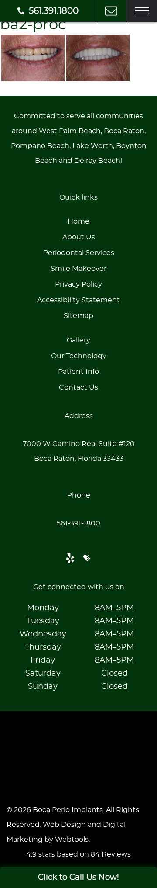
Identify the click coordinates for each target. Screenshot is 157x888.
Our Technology (78, 355)
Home (78, 221)
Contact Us (78, 387)
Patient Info (78, 371)
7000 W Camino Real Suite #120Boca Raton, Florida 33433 (79, 451)
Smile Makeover (78, 268)
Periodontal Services (78, 252)
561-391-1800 (78, 523)
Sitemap (78, 315)
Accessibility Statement (78, 300)
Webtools (72, 839)
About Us (78, 237)
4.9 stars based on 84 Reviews (78, 854)
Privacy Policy (78, 284)
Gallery (78, 340)
